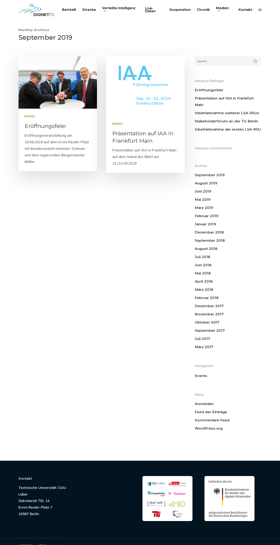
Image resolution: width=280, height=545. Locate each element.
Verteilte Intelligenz (118, 8)
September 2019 (210, 175)
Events (30, 116)
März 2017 (204, 347)
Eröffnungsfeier (209, 90)
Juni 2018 (203, 265)
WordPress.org (209, 428)
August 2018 (206, 249)
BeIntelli (69, 9)
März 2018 (204, 290)
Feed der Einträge (211, 412)
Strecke (89, 9)
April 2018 (204, 281)
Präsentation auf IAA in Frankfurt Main (224, 101)
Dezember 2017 (209, 306)
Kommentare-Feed (212, 420)
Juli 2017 (202, 339)
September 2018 (210, 240)
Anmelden (204, 404)
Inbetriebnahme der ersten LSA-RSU (228, 129)
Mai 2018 (203, 273)
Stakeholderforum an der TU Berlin (226, 121)
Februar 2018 (207, 298)
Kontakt (245, 9)
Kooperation (180, 9)
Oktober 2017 (207, 322)
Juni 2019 (203, 191)
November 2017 (209, 314)
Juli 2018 (202, 257)
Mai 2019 (203, 199)
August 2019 (206, 183)
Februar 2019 (206, 216)
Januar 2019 (205, 224)
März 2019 (204, 208)
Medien (222, 8)
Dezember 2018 (209, 232)
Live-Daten (150, 10)
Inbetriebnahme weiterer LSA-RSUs (227, 113)
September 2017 (210, 330)
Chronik (203, 9)
